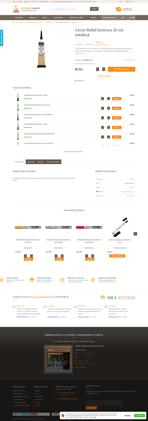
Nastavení (127, 415)
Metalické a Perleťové (128, 191)
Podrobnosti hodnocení (102, 44)
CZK (120, 1)
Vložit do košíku (123, 69)
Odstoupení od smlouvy (21, 396)
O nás (37, 393)
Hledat (94, 9)
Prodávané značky (43, 1)
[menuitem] (20, 17)
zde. (95, 417)
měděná (132, 187)
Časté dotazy (39, 396)
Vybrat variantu (117, 256)
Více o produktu (80, 53)
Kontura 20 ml (130, 196)
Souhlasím (140, 415)
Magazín (26, 1)
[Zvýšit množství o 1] (103, 69)
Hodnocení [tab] (31, 162)
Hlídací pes (80, 80)
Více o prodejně (80, 367)
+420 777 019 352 (66, 393)
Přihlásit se (91, 408)
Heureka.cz (113, 282)
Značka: (79, 44)
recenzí (123, 298)
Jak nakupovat (18, 393)
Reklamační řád (18, 399)
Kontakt (38, 405)
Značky (38, 402)
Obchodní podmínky (20, 402)
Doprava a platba (17, 1)
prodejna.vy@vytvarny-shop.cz (88, 363)
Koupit (116, 98)
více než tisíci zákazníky (42, 296)
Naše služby (39, 399)
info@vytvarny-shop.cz (68, 399)
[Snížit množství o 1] (97, 69)
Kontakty (33, 1)
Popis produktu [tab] (19, 162)
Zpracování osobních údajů (22, 405)
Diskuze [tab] (40, 162)
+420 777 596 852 (84, 360)
